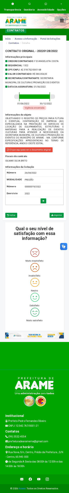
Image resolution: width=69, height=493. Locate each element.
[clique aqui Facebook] (30, 479)
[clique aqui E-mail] (22, 479)
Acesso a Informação (26, 38)
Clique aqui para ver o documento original (30, 150)
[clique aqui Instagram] (47, 479)
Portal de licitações (50, 38)
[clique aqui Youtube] (39, 479)
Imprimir (57, 215)
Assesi (22, 488)
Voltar (12, 215)
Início (8, 38)
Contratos (13, 43)
